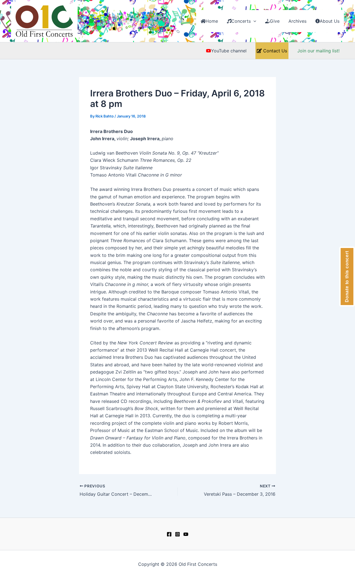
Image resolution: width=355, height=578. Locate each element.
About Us (329, 21)
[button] (253, 21)
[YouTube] (185, 534)
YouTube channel (229, 50)
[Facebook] (169, 534)
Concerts (241, 21)
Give (275, 21)
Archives (297, 21)
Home (212, 21)
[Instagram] (177, 534)
